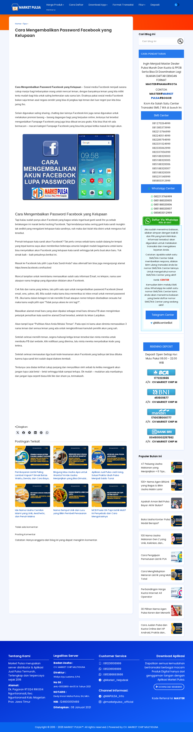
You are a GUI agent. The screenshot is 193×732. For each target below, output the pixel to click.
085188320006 (163, 204)
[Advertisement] (71, 64)
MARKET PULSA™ (74, 727)
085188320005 (163, 200)
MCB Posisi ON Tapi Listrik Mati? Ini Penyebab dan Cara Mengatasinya (109, 513)
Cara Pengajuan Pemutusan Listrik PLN (153, 557)
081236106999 (112, 663)
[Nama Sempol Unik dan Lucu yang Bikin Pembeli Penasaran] (70, 495)
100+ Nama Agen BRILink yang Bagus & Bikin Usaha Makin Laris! (155, 485)
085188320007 (163, 208)
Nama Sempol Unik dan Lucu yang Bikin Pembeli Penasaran (70, 512)
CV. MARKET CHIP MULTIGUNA (140, 727)
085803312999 (163, 212)
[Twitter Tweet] (17, 432)
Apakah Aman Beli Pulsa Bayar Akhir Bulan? (155, 503)
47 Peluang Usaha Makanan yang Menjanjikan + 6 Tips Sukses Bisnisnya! (153, 467)
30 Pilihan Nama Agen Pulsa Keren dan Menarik (155, 610)
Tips (25, 23)
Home (18, 23)
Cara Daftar (76, 4)
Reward (50, 9)
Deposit (155, 4)
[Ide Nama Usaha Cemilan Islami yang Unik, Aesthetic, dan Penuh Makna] (32, 495)
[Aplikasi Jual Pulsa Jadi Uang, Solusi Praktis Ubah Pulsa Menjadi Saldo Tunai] (109, 457)
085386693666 (113, 674)
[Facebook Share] (23, 432)
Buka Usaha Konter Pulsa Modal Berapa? (155, 521)
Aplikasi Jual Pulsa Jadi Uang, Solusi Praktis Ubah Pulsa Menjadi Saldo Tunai (108, 475)
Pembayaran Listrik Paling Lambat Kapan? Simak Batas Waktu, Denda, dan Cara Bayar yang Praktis (32, 475)
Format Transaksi (123, 4)
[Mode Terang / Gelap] (177, 4)
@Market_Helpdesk (115, 680)
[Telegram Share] (29, 432)
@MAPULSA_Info (113, 696)
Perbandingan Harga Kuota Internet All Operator (153, 593)
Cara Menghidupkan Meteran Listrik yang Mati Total (156, 575)
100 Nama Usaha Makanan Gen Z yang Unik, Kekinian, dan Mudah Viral (153, 539)
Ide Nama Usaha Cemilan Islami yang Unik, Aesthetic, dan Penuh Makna (30, 513)
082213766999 (163, 196)
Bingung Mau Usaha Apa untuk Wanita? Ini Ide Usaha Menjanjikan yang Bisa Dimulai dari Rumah (70, 475)
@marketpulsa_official (118, 702)
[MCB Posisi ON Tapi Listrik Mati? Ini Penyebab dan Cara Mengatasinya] (109, 495)
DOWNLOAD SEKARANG (170, 686)
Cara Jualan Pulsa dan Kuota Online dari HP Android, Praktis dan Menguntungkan (154, 628)
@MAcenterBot (162, 323)
